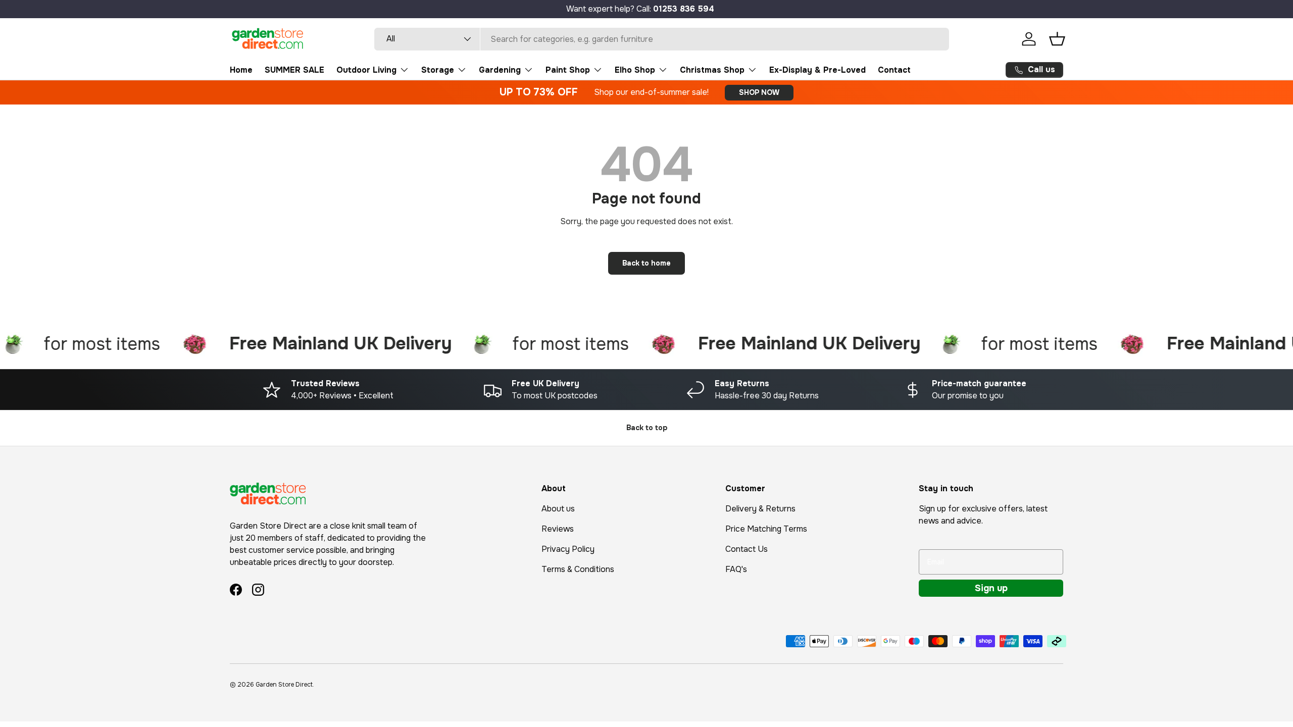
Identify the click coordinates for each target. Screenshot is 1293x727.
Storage (437, 70)
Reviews (557, 529)
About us (558, 508)
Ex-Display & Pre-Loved (817, 70)
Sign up (991, 588)
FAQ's (736, 569)
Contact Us (746, 549)
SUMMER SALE (294, 70)
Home (241, 70)
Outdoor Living (366, 70)
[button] (1057, 39)
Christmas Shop (712, 70)
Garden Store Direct (284, 685)
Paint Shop (567, 70)
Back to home (646, 263)
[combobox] (662, 39)
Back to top (646, 427)
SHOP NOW (759, 92)
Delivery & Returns (760, 508)
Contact (894, 70)
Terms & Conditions (577, 569)
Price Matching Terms (766, 529)
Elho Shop (635, 70)
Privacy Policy (567, 549)
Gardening (500, 70)
